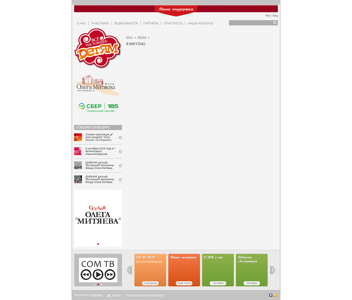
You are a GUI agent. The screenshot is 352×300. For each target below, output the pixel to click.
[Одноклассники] (275, 295)
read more (184, 283)
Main (129, 37)
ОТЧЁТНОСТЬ (173, 23)
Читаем (218, 283)
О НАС (81, 23)
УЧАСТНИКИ (100, 23)
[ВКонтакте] (271, 295)
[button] (76, 219)
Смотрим (150, 283)
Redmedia (96, 295)
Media (142, 37)
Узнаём (252, 283)
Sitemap (116, 295)
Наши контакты (200, 23)
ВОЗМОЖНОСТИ (126, 23)
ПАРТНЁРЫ (150, 23)
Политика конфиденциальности (145, 295)
